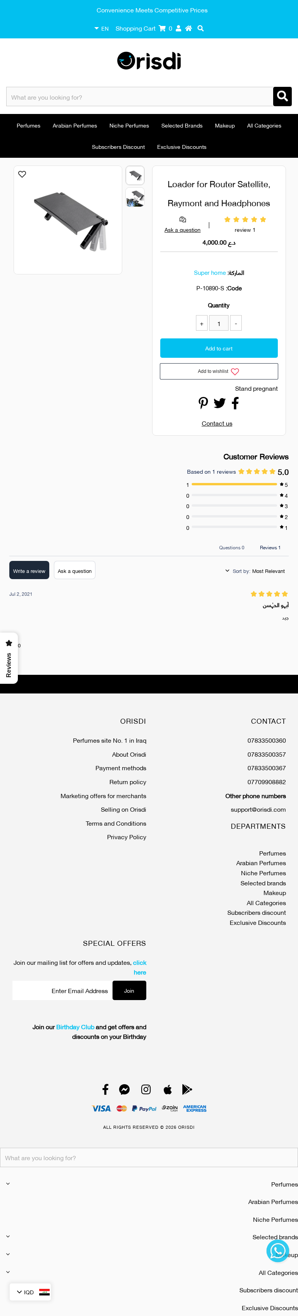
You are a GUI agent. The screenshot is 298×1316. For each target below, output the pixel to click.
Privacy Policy (126, 836)
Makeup (225, 125)
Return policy (127, 781)
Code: (234, 287)
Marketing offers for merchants (103, 795)
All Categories (264, 125)
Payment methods (120, 767)
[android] (187, 1091)
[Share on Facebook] (235, 404)
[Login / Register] (178, 28)
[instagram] (146, 1091)
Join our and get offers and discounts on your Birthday (89, 1031)
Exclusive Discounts (181, 146)
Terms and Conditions (116, 822)
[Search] (282, 96)
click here (139, 967)
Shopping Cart (144, 27)
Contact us (217, 422)
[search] (201, 28)
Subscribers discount (118, 146)
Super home (210, 272)
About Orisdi (129, 753)
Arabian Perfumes (75, 125)
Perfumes (28, 125)
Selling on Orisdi (123, 808)
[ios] (168, 1091)
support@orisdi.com (258, 808)
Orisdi (186, 1127)
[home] (188, 28)
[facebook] (105, 1091)
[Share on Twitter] (219, 404)
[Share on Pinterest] (203, 404)
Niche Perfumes (129, 125)
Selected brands (182, 125)
